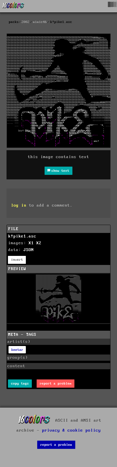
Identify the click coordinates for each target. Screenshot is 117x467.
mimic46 (40, 22)
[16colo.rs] (13, 6)
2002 (26, 22)
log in (18, 205)
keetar (17, 350)
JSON (29, 250)
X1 (31, 243)
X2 (38, 243)
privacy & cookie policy (71, 430)
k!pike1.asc (22, 236)
